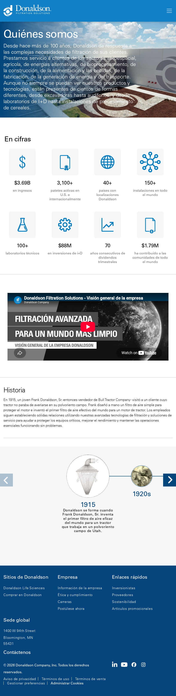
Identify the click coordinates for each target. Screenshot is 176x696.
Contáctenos (17, 652)
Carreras (65, 601)
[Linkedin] (116, 674)
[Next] (169, 480)
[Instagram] (145, 674)
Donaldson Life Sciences (24, 588)
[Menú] (169, 11)
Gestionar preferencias (26, 683)
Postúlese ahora (71, 608)
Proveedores (122, 595)
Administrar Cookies (67, 683)
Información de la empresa (80, 588)
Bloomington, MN (18, 637)
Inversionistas (123, 588)
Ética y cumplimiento (75, 595)
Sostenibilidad (124, 601)
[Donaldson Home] (82, 11)
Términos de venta (90, 679)
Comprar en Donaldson (22, 595)
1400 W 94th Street (19, 631)
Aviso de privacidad (19, 679)
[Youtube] (126, 674)
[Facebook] (135, 674)
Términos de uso (55, 679)
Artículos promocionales (132, 608)
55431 (8, 643)
